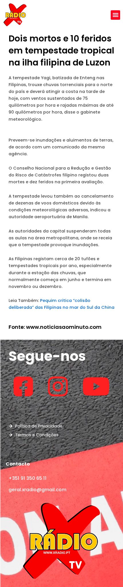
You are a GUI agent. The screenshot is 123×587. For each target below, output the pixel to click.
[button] (115, 15)
